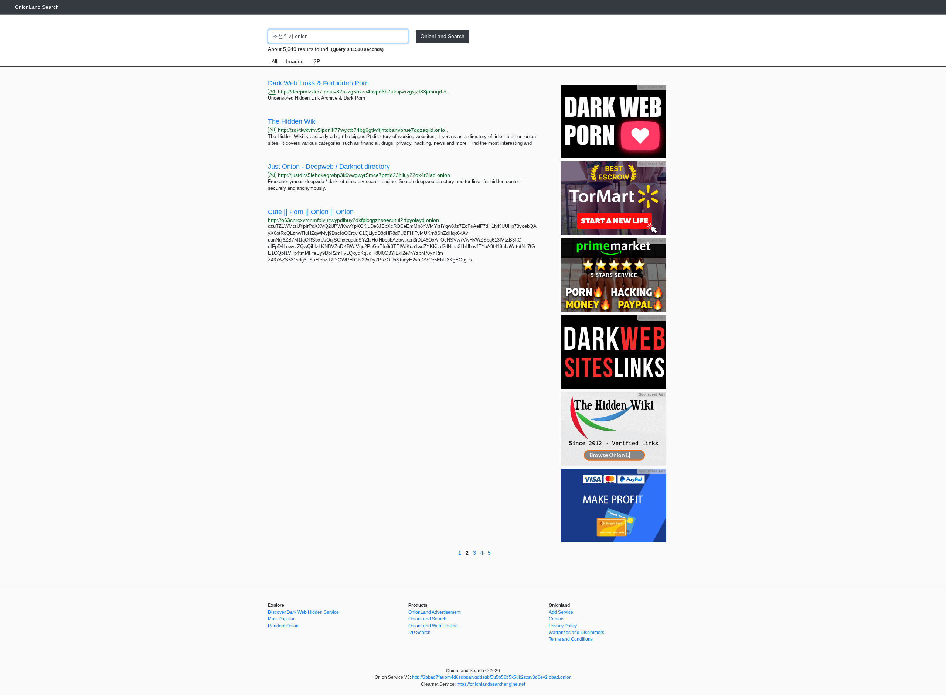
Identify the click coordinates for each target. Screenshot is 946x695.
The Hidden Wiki (292, 121)
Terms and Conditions (571, 639)
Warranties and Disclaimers (576, 632)
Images (294, 61)
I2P (316, 61)
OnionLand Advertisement (434, 612)
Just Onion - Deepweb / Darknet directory (329, 166)
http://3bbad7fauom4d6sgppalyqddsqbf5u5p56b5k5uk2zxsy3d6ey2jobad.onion (492, 677)
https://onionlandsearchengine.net (491, 684)
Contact (556, 619)
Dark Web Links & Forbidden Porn (318, 83)
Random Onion (283, 626)
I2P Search (419, 632)
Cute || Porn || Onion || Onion (311, 212)
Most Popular (281, 619)
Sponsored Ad (652, 87)
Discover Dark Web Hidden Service (303, 612)
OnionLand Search (37, 7)
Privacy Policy (563, 626)
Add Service (561, 612)
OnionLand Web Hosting (433, 626)
